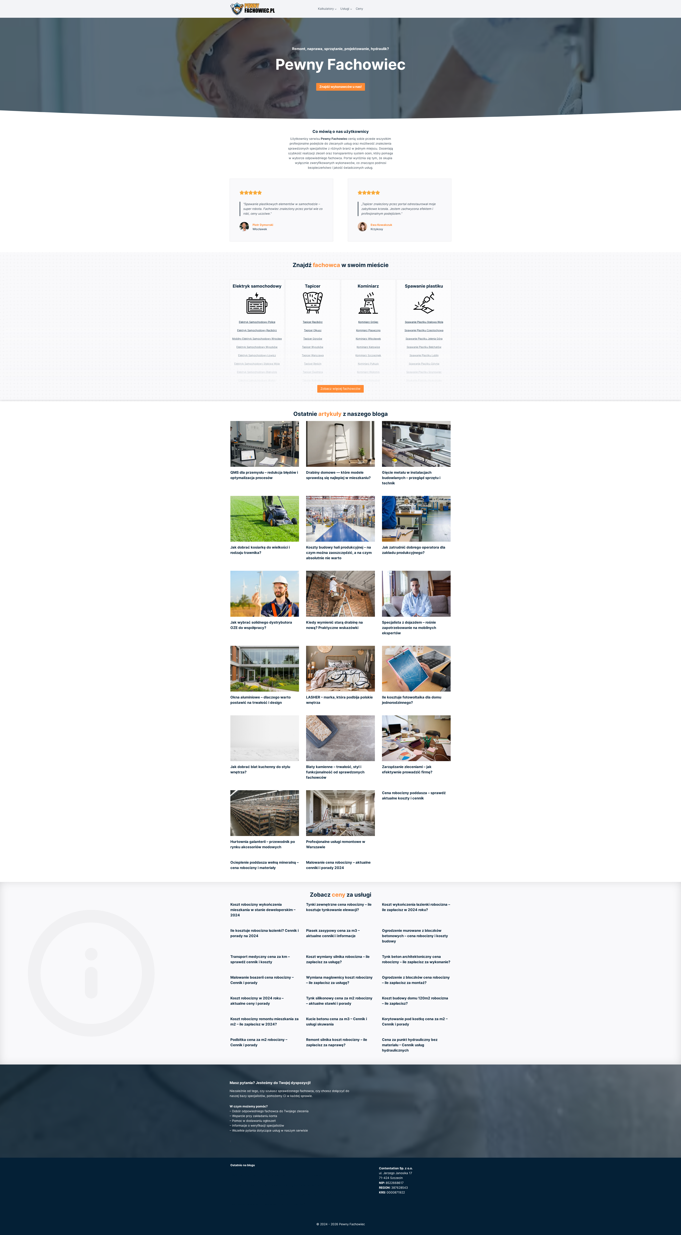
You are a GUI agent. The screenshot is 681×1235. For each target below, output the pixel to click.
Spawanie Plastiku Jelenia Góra (424, 338)
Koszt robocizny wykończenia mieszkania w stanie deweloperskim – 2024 (262, 909)
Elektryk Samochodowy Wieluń (257, 380)
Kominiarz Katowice (368, 346)
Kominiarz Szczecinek (368, 355)
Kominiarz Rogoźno (368, 380)
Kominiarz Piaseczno (368, 330)
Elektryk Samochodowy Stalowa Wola (257, 363)
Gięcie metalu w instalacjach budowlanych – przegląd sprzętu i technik (411, 477)
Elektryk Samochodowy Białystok (257, 371)
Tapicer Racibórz (313, 321)
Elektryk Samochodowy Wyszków (257, 346)
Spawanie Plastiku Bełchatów (424, 346)
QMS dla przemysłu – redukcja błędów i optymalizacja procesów (276, 1175)
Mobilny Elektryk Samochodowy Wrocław (257, 338)
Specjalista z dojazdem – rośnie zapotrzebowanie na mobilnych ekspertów (409, 627)
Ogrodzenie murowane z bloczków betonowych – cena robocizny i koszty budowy (415, 935)
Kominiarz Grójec (368, 321)
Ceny (359, 8)
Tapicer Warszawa (313, 355)
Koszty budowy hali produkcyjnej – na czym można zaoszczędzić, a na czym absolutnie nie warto (339, 552)
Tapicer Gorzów (312, 338)
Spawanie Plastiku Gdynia (424, 363)
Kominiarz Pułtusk (368, 363)
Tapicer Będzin (312, 363)
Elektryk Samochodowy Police (257, 321)
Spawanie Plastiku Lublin (424, 355)
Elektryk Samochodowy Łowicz (257, 355)
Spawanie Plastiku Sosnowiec (424, 371)
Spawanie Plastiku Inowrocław (424, 380)
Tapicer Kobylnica (312, 380)
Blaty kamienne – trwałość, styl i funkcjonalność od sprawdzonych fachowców (335, 772)
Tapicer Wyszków (312, 346)
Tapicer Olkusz (313, 330)
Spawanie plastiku (424, 286)
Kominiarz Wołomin (368, 371)
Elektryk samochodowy (257, 286)
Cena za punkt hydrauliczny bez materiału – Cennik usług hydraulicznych (410, 1045)
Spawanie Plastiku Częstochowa (424, 330)
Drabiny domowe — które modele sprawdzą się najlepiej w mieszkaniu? (281, 1185)
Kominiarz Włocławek (368, 338)
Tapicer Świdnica (313, 371)
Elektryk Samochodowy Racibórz (257, 330)
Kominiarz (368, 286)
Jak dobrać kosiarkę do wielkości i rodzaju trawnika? (267, 1204)
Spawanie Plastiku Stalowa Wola (424, 321)
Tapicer (312, 286)
